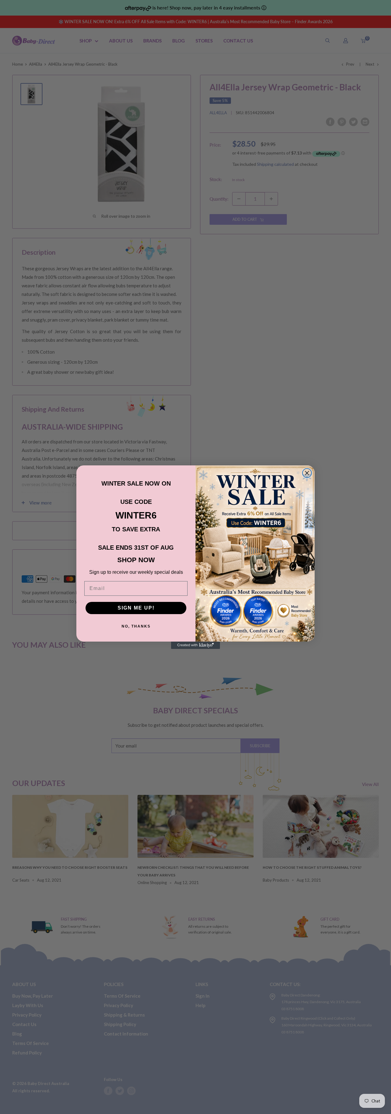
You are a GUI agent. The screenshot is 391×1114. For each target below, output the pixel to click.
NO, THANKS (136, 626)
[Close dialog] (307, 473)
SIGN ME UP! (136, 607)
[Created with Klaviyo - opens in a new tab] (195, 645)
